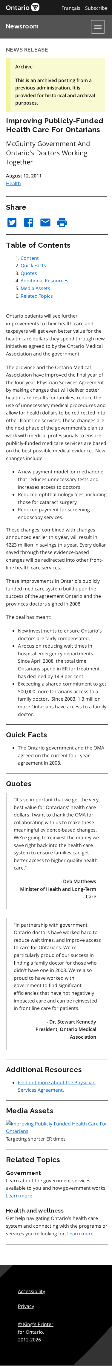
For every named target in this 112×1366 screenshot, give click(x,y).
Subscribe (96, 8)
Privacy (26, 1306)
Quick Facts (33, 265)
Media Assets (35, 288)
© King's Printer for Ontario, (35, 1332)
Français (71, 8)
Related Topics (37, 296)
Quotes (29, 273)
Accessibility (31, 1291)
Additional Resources (44, 280)
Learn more (19, 1195)
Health (13, 183)
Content (30, 258)
